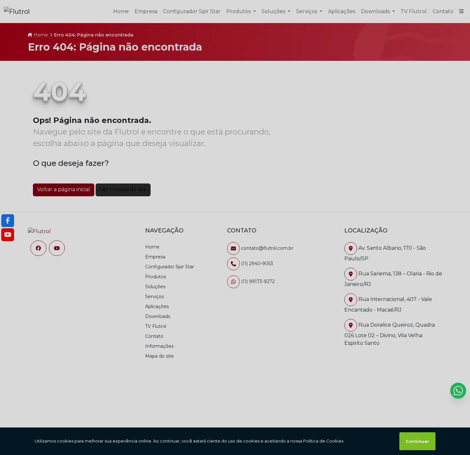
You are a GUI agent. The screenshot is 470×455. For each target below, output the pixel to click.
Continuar (417, 441)
